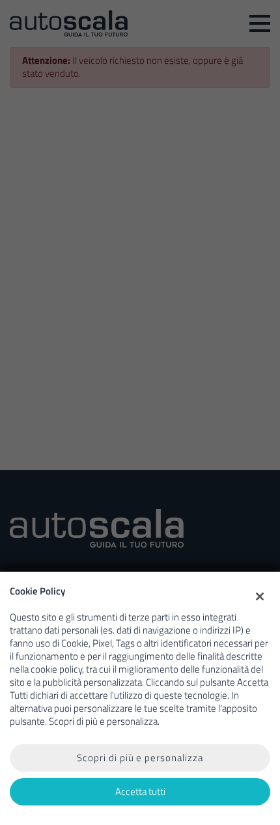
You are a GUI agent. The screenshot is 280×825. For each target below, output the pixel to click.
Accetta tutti (140, 791)
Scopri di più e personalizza (140, 757)
